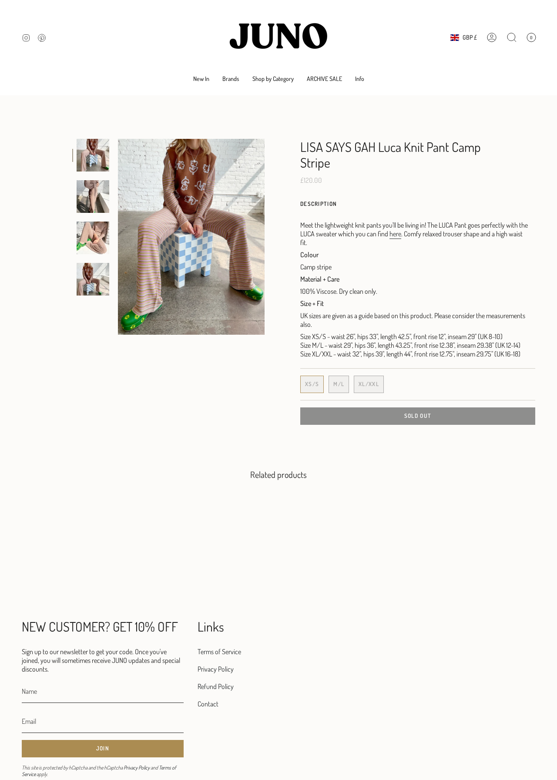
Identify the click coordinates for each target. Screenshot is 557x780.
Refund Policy (216, 686)
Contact (208, 703)
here (395, 233)
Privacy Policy (137, 767)
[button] (231, 79)
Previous (118, 236)
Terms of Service (219, 651)
